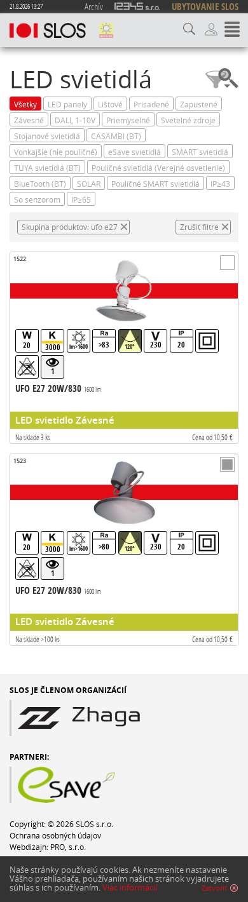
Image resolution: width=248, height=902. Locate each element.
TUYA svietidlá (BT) (47, 168)
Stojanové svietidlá (47, 136)
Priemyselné (128, 120)
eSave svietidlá (134, 152)
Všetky (25, 104)
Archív (94, 6)
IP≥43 (220, 183)
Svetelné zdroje (188, 120)
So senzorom (37, 199)
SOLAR (88, 183)
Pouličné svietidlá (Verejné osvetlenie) (158, 168)
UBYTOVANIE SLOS (205, 6)
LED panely (67, 104)
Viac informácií (129, 887)
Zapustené (198, 104)
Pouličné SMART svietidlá (155, 183)
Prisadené (151, 104)
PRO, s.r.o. (68, 847)
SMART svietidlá (200, 152)
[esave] (99, 785)
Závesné (29, 120)
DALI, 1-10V (75, 120)
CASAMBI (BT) (116, 136)
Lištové (110, 104)
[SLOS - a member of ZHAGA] (110, 718)
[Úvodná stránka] (48, 30)
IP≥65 (81, 199)
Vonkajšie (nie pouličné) (55, 152)
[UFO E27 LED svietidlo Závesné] (124, 347)
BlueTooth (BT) (40, 183)
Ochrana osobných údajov (55, 835)
